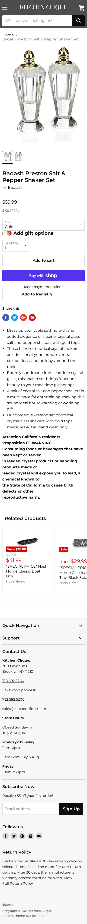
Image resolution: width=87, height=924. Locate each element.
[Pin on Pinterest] (32, 317)
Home (8, 35)
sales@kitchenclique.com (24, 708)
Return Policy (21, 883)
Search (7, 904)
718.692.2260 (13, 681)
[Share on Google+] (23, 317)
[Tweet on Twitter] (14, 317)
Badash (15, 187)
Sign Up (71, 808)
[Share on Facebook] (5, 317)
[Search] (78, 20)
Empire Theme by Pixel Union (25, 915)
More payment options (43, 287)
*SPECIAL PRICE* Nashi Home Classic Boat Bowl (27, 571)
